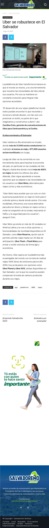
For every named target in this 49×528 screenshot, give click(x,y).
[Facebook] (5, 37)
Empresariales (14, 13)
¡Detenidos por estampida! (40, 319)
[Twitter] (11, 37)
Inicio (5, 13)
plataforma (24, 287)
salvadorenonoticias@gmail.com (24, 501)
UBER (33, 287)
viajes (40, 287)
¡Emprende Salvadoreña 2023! (13, 319)
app (16, 287)
